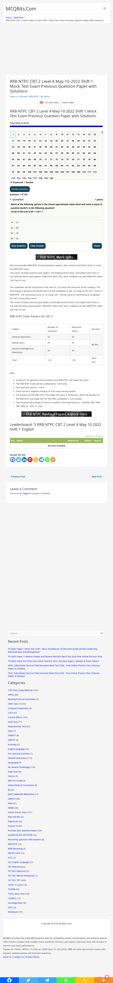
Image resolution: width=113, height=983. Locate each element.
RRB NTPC (34, 96)
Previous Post (17, 476)
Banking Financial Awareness (22, 699)
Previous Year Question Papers (23, 830)
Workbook (13, 911)
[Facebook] (12, 459)
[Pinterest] (30, 459)
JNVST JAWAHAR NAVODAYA (21, 794)
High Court (13, 771)
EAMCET (12, 735)
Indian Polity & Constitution (21, 785)
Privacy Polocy (32, 956)
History (11, 776)
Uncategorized (15, 903)
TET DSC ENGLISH (16, 871)
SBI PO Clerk (14, 853)
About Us (7, 956)
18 (16, 233)
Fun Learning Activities (19, 753)
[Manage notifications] (107, 977)
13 (16, 222)
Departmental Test (17, 726)
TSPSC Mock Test (16, 893)
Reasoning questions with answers (24, 839)
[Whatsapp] (47, 459)
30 (16, 227)
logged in (27, 493)
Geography (13, 762)
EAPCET (11, 740)
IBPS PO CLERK (15, 780)
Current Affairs (15, 717)
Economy (12, 744)
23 (16, 238)
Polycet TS (13, 826)
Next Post (98, 476)
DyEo (10, 731)
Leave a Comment (18, 96)
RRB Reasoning (15, 848)
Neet (10, 803)
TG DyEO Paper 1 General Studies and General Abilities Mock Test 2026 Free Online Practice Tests (55, 656)
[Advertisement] (56, 53)
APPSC (11, 694)
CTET (10, 712)
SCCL (10, 857)
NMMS (11, 807)
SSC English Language (18, 862)
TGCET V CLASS (15, 884)
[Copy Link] (35, 459)
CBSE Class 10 (15, 703)
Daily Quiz (13, 721)
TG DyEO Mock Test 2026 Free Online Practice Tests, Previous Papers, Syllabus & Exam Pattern (53, 661)
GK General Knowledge (19, 767)
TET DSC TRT (14, 880)
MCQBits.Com (21, 8)
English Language (16, 749)
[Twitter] (18, 459)
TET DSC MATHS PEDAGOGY (21, 875)
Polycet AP (13, 821)
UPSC (10, 907)
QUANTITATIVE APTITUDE (20, 835)
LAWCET (12, 798)
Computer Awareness (18, 708)
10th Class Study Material (20, 690)
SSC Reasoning (15, 866)
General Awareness (17, 758)
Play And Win (14, 816)
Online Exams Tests (17, 812)
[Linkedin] (24, 459)
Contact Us (18, 956)
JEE (9, 789)
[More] (52, 459)
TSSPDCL (12, 898)
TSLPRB (11, 889)
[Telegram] (41, 459)
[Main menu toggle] (104, 8)
